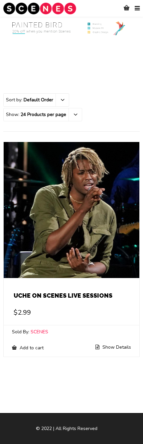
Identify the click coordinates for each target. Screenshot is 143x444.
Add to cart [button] (31, 347)
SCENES (39, 332)
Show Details (116, 347)
